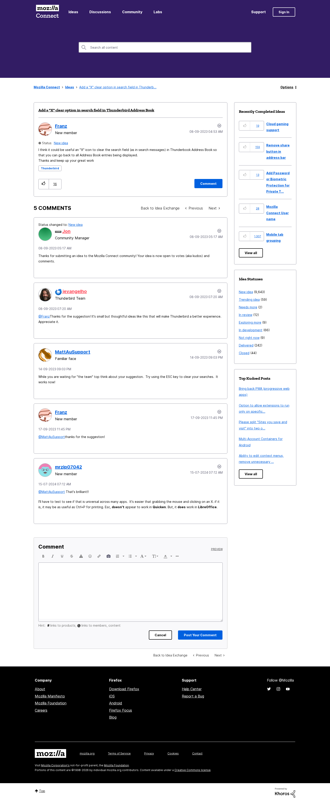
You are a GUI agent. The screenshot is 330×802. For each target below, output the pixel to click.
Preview (217, 549)
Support (258, 12)
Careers (41, 710)
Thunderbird (50, 168)
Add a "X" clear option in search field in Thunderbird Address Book (96, 110)
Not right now (249, 338)
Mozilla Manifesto (50, 696)
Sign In (284, 12)
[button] (43, 184)
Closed (244, 353)
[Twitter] (269, 689)
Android (115, 703)
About (40, 689)
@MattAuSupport (51, 437)
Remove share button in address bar (278, 151)
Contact (197, 753)
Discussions (100, 12)
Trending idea (249, 299)
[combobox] (165, 47)
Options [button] (286, 87)
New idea (61, 143)
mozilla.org (87, 753)
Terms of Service (119, 753)
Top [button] (42, 791)
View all (251, 253)
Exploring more (250, 322)
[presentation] (43, 556)
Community (132, 12)
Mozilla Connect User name (277, 213)
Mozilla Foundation (50, 703)
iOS (112, 696)
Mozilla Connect (47, 12)
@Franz (44, 316)
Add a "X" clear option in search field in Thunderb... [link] (117, 87)
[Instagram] (278, 689)
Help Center (192, 689)
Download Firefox (124, 689)
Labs (158, 12)
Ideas (73, 12)
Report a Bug (193, 696)
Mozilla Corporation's (55, 765)
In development (250, 330)
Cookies (173, 753)
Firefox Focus (120, 710)
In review (245, 315)
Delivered (246, 345)
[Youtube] (288, 689)
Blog (113, 717)
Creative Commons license (192, 770)
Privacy (149, 753)
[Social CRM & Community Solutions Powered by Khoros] (285, 792)
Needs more (248, 307)
